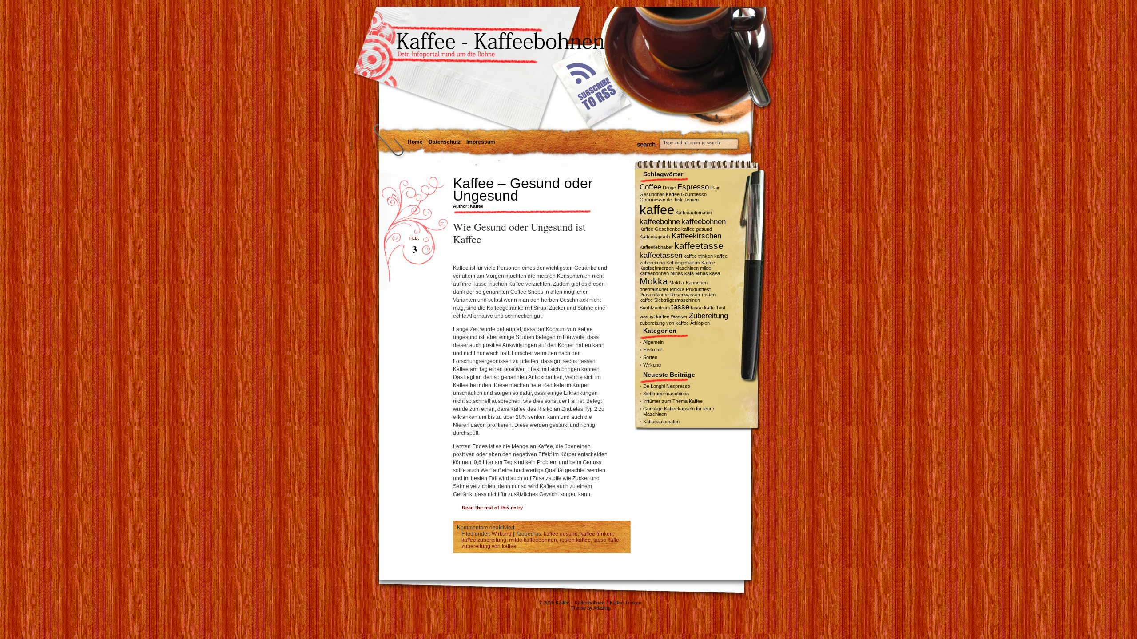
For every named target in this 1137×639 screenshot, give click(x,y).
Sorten (650, 357)
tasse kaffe (606, 540)
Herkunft (652, 349)
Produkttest (698, 289)
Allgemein (653, 342)
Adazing (602, 608)
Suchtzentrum (655, 307)
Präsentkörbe (654, 294)
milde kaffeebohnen (533, 540)
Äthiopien (700, 323)
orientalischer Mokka (662, 289)
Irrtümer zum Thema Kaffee (673, 401)
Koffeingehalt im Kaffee (690, 262)
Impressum (480, 142)
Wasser (679, 316)
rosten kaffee (575, 540)
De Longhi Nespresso (666, 386)
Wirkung (502, 534)
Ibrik (678, 199)
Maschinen (687, 268)
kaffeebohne (660, 221)
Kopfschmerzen (657, 268)
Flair (715, 187)
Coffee (650, 187)
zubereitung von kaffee (489, 546)
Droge (669, 187)
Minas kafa (682, 273)
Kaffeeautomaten (694, 212)
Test (720, 307)
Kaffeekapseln (655, 236)
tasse (680, 307)
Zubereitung (708, 316)
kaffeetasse (699, 246)
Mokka (654, 281)
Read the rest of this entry (492, 507)
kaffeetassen (661, 255)
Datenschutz (445, 142)
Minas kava (707, 273)
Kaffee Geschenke (660, 229)
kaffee (657, 209)
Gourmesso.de (656, 199)
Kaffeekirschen (696, 236)
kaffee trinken (596, 534)
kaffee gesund (561, 534)
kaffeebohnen (703, 221)
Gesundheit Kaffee (660, 194)
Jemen (691, 199)
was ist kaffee (654, 316)
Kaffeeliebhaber (656, 247)
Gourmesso (694, 194)
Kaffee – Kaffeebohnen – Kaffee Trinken (598, 602)
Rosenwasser (685, 294)
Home (415, 142)
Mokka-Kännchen (688, 282)
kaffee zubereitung (483, 540)
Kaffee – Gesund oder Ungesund (523, 189)
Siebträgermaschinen (677, 300)
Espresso (693, 187)
